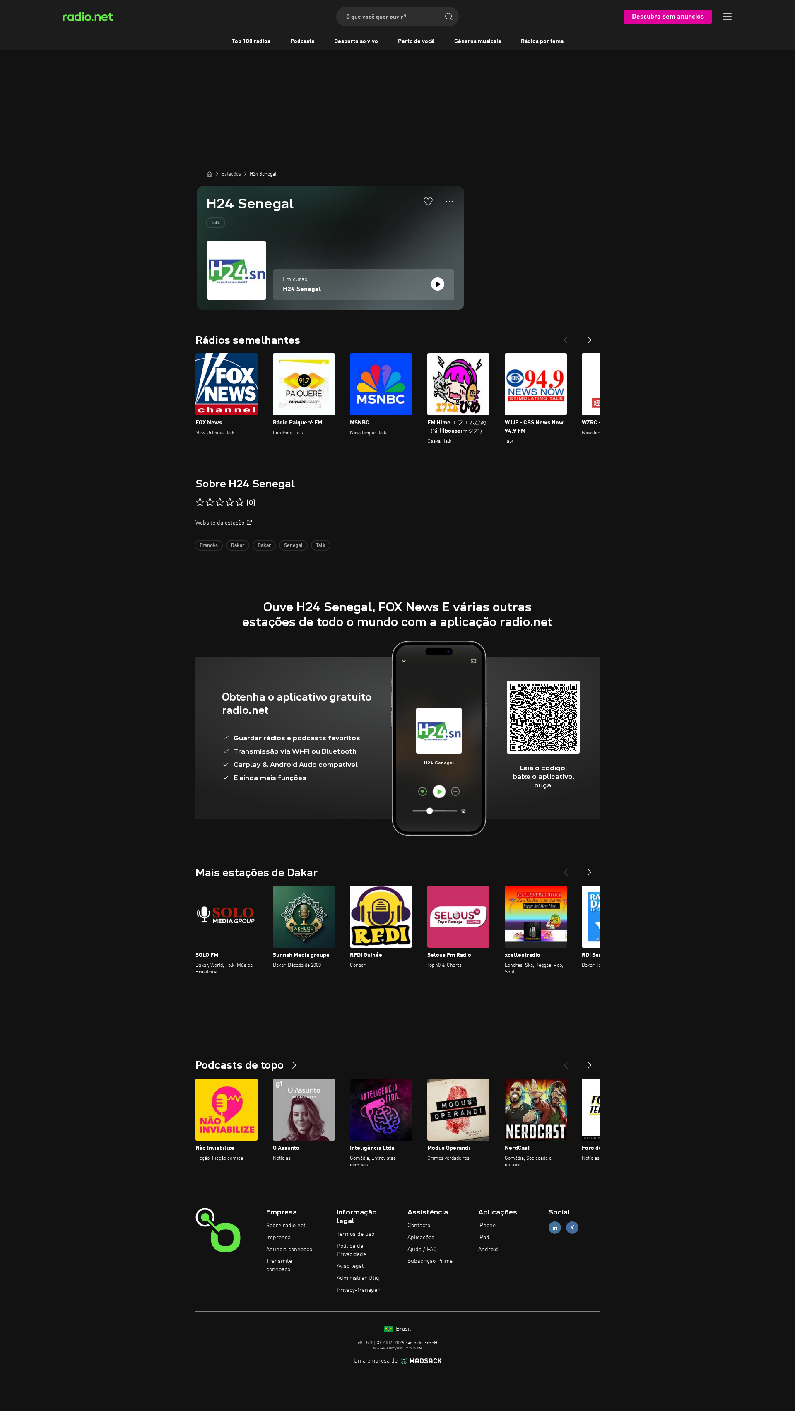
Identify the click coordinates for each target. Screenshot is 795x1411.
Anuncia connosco (289, 1249)
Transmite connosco (279, 1265)
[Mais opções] (449, 202)
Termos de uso (355, 1234)
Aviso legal (350, 1266)
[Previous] (566, 337)
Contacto (418, 1225)
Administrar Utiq (358, 1278)
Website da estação (219, 523)
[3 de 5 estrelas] (220, 502)
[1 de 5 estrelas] (200, 502)
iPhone (487, 1225)
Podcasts (302, 41)
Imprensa (278, 1237)
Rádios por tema (542, 41)
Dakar (237, 545)
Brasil (402, 1329)
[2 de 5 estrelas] (210, 502)
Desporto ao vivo (356, 41)
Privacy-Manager (358, 1290)
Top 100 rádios (251, 41)
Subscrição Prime (430, 1261)
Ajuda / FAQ (422, 1249)
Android (488, 1249)
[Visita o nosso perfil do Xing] (572, 1227)
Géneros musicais (477, 41)
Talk (215, 223)
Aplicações (420, 1237)
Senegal (293, 545)
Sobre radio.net (286, 1225)
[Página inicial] (209, 174)
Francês (209, 545)
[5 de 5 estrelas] (240, 502)
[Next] (590, 337)
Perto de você (416, 41)
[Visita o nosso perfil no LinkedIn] (555, 1227)
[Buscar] (449, 17)
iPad (483, 1237)
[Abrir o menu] (727, 17)
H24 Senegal (302, 289)
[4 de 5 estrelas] (230, 502)
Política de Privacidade (351, 1250)
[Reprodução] (437, 284)
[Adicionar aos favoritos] (428, 201)
